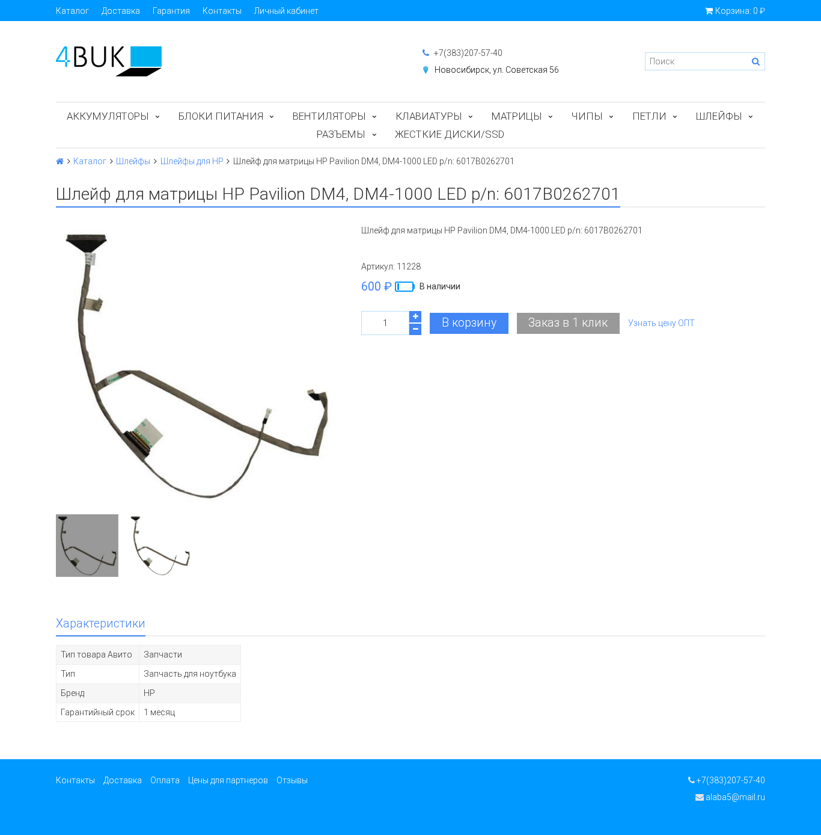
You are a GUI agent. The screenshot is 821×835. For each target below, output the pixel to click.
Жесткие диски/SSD (449, 134)
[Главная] (60, 161)
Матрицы (517, 116)
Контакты (222, 11)
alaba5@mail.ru (734, 797)
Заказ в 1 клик (568, 323)
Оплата (165, 780)
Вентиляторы (329, 116)
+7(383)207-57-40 (467, 53)
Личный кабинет (286, 11)
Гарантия (171, 11)
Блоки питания (221, 116)
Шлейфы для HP (192, 161)
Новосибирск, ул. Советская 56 (497, 70)
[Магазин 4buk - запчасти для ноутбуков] (227, 61)
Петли (649, 116)
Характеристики (100, 623)
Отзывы (292, 780)
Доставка (121, 11)
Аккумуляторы (108, 116)
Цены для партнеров (228, 780)
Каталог (72, 11)
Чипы (587, 116)
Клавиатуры (428, 116)
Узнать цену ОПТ (661, 323)
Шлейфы (719, 116)
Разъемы (341, 134)
